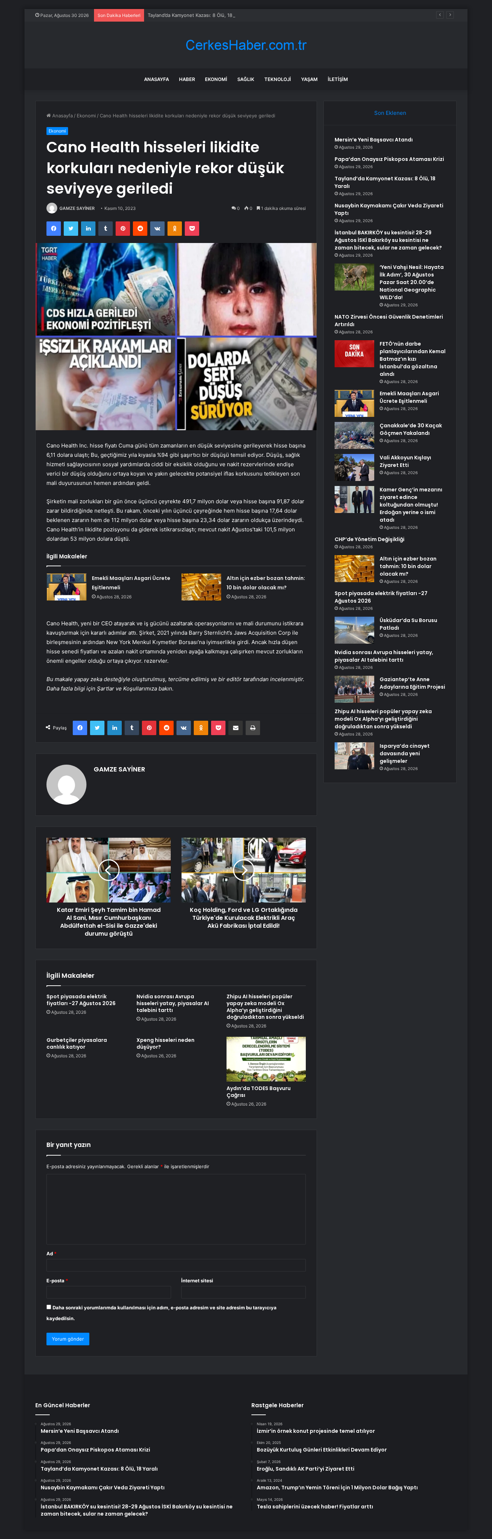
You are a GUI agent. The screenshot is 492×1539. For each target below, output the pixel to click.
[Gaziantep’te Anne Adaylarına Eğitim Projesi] (354, 689)
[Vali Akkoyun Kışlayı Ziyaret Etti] (354, 467)
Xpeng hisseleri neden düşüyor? (165, 1043)
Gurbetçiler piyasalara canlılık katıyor (76, 1043)
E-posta (57, 1280)
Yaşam (309, 79)
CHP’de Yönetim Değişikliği (369, 539)
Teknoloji (277, 79)
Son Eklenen (390, 112)
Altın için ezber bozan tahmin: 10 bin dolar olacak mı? (408, 566)
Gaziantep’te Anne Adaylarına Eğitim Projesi (412, 683)
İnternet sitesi (197, 1280)
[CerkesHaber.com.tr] (246, 45)
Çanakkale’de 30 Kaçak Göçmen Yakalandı (411, 429)
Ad (51, 1253)
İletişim (338, 79)
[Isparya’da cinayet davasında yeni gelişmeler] (354, 755)
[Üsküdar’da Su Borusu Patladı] (354, 630)
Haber (187, 79)
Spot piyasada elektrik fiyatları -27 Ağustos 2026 (81, 1000)
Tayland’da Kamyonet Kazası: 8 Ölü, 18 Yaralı (197, 15)
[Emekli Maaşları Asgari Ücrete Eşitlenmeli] (66, 586)
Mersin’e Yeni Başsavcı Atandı (374, 139)
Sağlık (245, 79)
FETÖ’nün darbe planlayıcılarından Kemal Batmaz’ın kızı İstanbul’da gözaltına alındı (413, 359)
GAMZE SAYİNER (77, 208)
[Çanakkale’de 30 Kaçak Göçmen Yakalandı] (354, 435)
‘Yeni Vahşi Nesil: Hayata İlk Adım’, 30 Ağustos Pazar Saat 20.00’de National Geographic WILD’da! (412, 282)
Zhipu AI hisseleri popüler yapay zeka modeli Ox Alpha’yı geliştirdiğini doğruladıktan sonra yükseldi (265, 1007)
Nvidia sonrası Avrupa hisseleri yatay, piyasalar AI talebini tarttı (173, 1003)
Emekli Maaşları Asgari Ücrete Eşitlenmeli (409, 397)
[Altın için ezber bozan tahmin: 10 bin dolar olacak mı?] (201, 586)
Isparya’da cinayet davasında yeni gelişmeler (405, 753)
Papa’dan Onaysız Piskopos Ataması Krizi (389, 159)
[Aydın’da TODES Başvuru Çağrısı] (266, 1059)
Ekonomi (216, 79)
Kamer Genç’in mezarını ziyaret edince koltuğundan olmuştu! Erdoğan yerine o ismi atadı (411, 504)
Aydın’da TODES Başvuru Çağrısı (259, 1092)
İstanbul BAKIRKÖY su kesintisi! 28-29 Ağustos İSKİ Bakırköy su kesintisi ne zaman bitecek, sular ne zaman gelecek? (388, 240)
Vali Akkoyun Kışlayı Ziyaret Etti (405, 461)
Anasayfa (156, 79)
